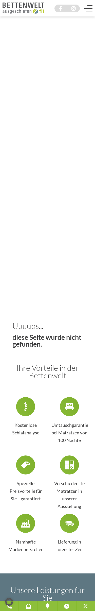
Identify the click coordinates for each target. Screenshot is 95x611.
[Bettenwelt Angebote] (85, 606)
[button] (9, 602)
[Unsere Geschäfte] (47, 606)
